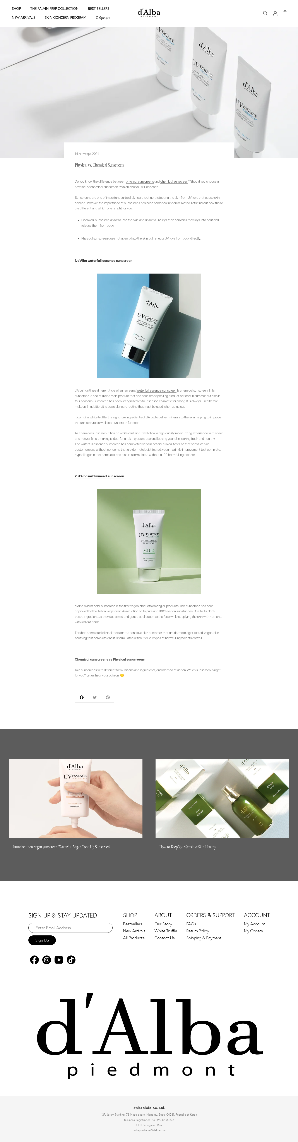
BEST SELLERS (98, 8)
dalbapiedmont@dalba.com (149, 1130)
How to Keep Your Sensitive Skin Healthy (187, 847)
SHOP (16, 8)
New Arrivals (134, 930)
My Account (254, 923)
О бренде (103, 17)
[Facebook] (34, 959)
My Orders (253, 930)
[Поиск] (265, 12)
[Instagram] (46, 959)
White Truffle (165, 930)
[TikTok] (71, 959)
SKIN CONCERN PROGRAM (65, 17)
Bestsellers (132, 923)
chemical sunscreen (174, 181)
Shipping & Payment (203, 937)
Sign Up (42, 940)
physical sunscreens (140, 181)
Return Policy (197, 930)
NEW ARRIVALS (23, 17)
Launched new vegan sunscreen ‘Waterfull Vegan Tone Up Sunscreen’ (61, 847)
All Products (133, 937)
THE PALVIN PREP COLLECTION (54, 8)
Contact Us (164, 937)
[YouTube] (59, 959)
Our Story (163, 923)
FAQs (191, 923)
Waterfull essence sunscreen (156, 390)
